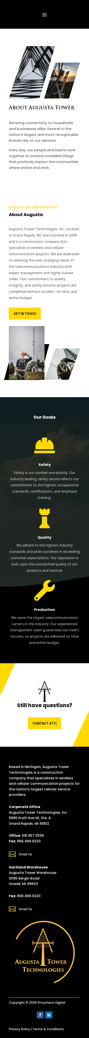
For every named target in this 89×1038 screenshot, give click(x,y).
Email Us (25, 854)
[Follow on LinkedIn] (48, 1014)
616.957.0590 (33, 835)
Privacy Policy (19, 1029)
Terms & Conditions (48, 1029)
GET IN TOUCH (25, 313)
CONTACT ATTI (44, 723)
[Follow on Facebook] (40, 1014)
